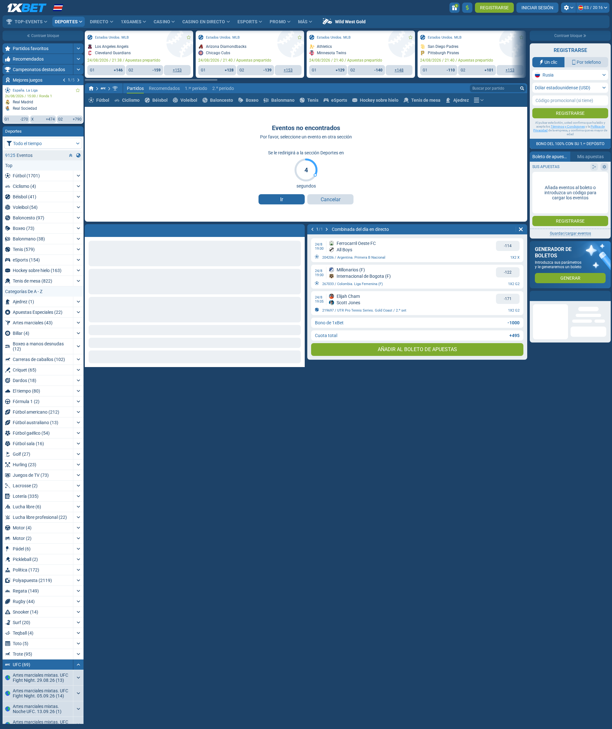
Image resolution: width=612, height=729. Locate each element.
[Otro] (479, 100)
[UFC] (103, 88)
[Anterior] (64, 80)
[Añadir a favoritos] (78, 90)
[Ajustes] (568, 8)
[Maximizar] (78, 48)
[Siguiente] (78, 80)
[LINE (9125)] (91, 88)
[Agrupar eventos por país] (78, 155)
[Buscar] (522, 88)
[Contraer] (78, 664)
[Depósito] (467, 8)
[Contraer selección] (71, 155)
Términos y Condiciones (568, 126)
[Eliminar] (298, 229)
